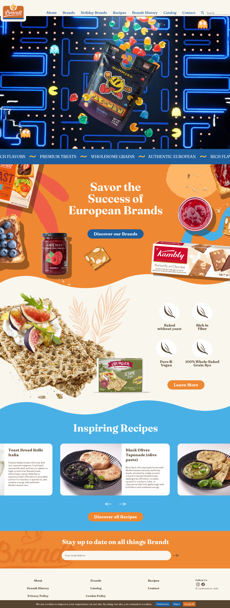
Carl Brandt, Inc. (13, 12)
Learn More (186, 384)
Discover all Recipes (115, 516)
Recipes (119, 12)
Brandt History (145, 12)
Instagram (198, 584)
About (51, 12)
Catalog (170, 12)
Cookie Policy (96, 596)
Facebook (203, 584)
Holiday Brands (94, 12)
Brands (69, 12)
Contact (189, 12)
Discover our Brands (115, 233)
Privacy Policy (38, 596)
